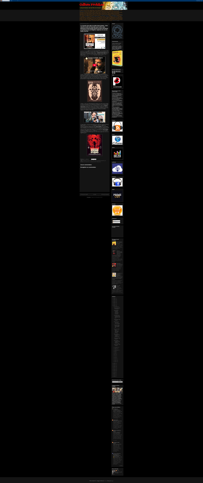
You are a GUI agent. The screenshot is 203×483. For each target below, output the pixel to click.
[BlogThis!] (92, 159)
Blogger (112, 480)
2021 (114, 305)
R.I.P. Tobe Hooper (118, 286)
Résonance (107, 16)
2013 (114, 373)
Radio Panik (114, 106)
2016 (114, 369)
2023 (114, 302)
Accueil (94, 194)
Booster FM (114, 97)
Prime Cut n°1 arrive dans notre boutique (117, 322)
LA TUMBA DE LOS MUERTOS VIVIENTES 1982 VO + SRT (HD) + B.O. (117, 410)
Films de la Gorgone (116, 10)
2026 (114, 298)
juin (115, 354)
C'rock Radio (114, 100)
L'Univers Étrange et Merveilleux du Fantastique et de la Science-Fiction (117, 455)
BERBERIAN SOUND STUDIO (87, 160)
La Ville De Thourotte (83, 50)
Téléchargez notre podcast (117, 320)
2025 (114, 299)
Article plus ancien (105, 194)
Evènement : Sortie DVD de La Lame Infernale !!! (119, 264)
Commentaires (116, 222)
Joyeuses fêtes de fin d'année (117, 308)
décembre (116, 306)
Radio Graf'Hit (82, 11)
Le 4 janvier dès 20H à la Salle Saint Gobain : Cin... (117, 326)
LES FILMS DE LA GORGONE (89, 162)
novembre (116, 347)
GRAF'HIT (102, 160)
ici (91, 20)
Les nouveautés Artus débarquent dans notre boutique (116, 331)
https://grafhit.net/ (89, 125)
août (115, 351)
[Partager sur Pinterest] (95, 159)
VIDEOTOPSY (115, 420)
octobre (115, 348)
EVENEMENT (99, 160)
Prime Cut (91, 130)
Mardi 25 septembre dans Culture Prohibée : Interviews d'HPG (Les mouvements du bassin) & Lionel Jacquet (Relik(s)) (117, 253)
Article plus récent (84, 194)
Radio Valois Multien (116, 111)
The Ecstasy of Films (100, 130)
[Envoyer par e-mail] (91, 159)
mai (115, 355)
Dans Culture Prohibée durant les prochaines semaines (116, 312)
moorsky (105, 480)
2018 (114, 366)
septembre (116, 350)
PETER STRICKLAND (97, 162)
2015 (114, 370)
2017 (114, 367)
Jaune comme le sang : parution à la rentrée (116, 44)
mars (115, 358)
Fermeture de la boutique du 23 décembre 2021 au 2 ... (117, 316)
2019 (114, 364)
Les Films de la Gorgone (90, 55)
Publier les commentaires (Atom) (97, 197)
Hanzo (118, 470)
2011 (114, 376)
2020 (114, 363)
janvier (115, 361)
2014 (114, 372)
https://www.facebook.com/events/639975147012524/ (89, 128)
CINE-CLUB (94, 160)
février (115, 360)
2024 (114, 301)
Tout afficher (121, 465)
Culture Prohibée (92, 5)
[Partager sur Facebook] (94, 159)
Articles (114, 220)
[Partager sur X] (93, 159)
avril (115, 357)
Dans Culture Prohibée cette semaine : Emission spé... (117, 335)
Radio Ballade (114, 94)
